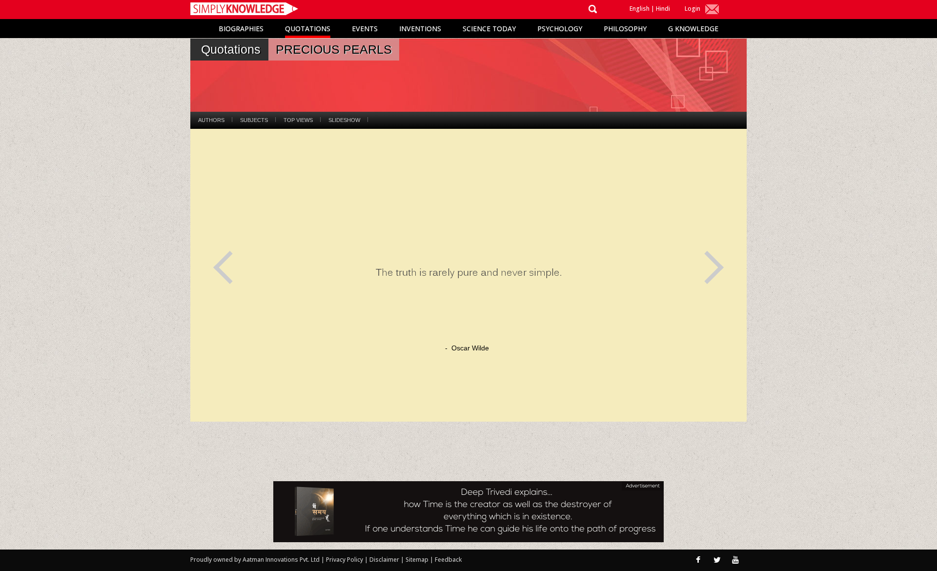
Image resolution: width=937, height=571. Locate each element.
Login (692, 8)
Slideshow (344, 120)
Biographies (241, 28)
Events (365, 28)
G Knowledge (693, 28)
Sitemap (418, 559)
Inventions (420, 28)
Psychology (559, 28)
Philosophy (625, 28)
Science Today (489, 28)
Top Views (298, 120)
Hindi (663, 8)
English (640, 8)
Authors (211, 120)
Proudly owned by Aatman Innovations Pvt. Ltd (255, 559)
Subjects (254, 120)
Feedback (448, 559)
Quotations (307, 28)
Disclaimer (384, 559)
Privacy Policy (345, 559)
